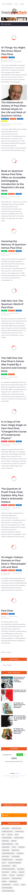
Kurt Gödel (5, 856)
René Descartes (16, 878)
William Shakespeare (8, 890)
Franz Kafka (5, 847)
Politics (12, 875)
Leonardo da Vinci (7, 859)
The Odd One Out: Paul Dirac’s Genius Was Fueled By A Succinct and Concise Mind (13, 364)
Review (4, 881)
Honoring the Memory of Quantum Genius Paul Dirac (13, 244)
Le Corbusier (15, 856)
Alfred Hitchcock (7, 831)
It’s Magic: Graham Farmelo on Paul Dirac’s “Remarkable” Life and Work (13, 562)
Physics (12, 57)
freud (14, 847)
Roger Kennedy (7, 124)
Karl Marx (20, 853)
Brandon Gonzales (8, 60)
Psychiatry (20, 875)
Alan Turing (5, 828)
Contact (22, 4)
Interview (4, 441)
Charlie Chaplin (18, 837)
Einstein (14, 840)
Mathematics (5, 118)
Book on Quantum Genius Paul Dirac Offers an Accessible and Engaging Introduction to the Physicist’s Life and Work (13, 180)
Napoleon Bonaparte (8, 869)
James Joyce (5, 850)
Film (17, 844)
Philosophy (5, 872)
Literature (19, 859)
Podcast (4, 121)
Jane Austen (15, 850)
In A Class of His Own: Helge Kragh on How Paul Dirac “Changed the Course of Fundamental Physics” (13, 430)
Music (14, 865)
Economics (5, 840)
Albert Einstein (16, 828)
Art (3, 834)
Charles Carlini (6, 444)
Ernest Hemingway (7, 844)
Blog (4, 193)
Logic (3, 862)
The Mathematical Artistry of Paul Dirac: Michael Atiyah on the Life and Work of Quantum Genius (13, 109)
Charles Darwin (6, 837)
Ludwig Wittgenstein (15, 862)
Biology (10, 834)
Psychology (5, 878)
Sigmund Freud (6, 884)
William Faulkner (7, 887)
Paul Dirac (4, 57)
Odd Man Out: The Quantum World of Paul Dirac (12, 304)
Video (23, 884)
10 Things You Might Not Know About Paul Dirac (13, 51)
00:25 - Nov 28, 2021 (7, 4)
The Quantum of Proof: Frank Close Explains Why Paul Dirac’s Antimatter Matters (12, 495)
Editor (4, 196)
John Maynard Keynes (8, 853)
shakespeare (12, 881)
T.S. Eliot (16, 884)
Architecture (19, 831)
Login (16, 4)
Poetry (4, 875)
